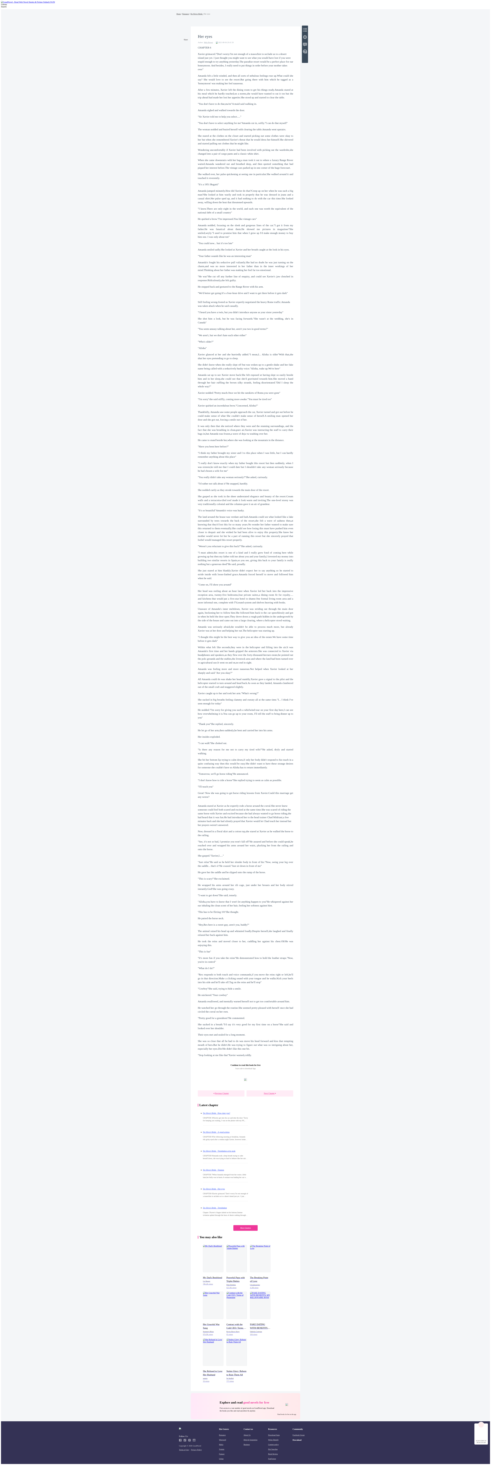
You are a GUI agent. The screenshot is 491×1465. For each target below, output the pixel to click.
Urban (221, 1459)
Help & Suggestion (250, 1440)
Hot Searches (273, 1449)
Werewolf (222, 1440)
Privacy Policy (196, 1450)
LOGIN (51, 2)
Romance (185, 14)
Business (247, 1445)
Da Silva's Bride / (197, 14)
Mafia (221, 1445)
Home (178, 14)
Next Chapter (269, 1093)
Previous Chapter (222, 1093)
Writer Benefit (273, 1440)
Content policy (273, 1445)
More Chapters (245, 1228)
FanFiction (272, 1459)
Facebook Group (299, 1435)
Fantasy (222, 1454)
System (221, 1449)
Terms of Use (184, 1450)
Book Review (273, 1454)
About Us (247, 1435)
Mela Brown (208, 42)
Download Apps (274, 1435)
